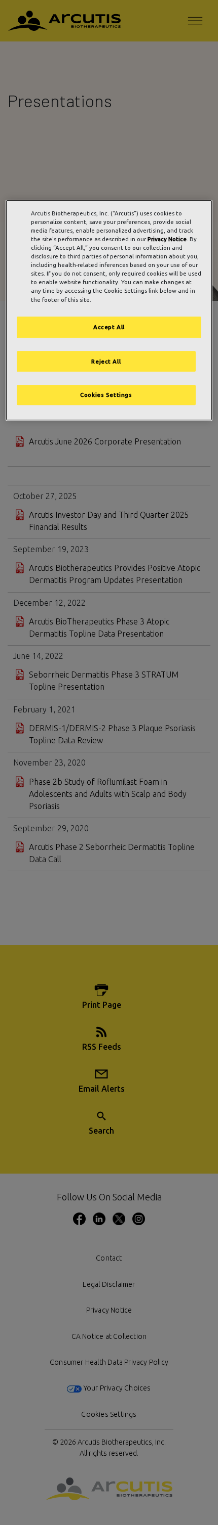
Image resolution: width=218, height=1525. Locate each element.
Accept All (109, 327)
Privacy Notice (167, 239)
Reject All (106, 361)
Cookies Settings (106, 395)
